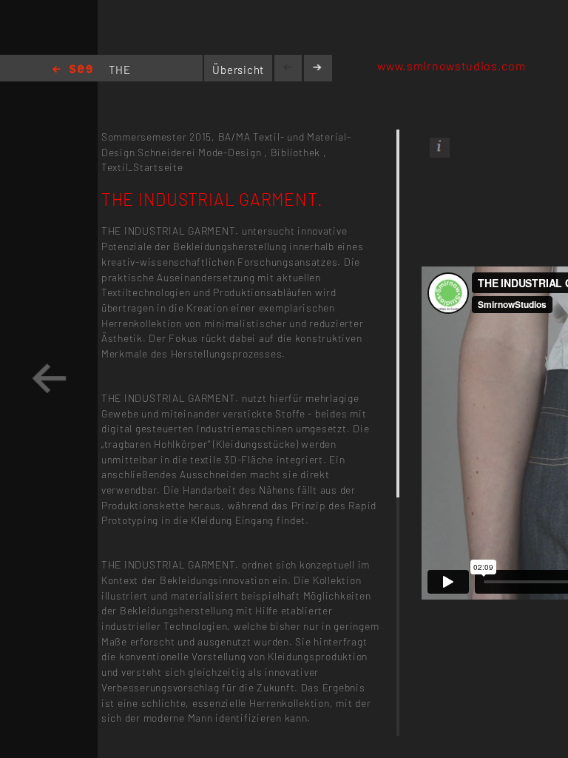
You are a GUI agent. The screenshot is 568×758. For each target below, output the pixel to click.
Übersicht (238, 69)
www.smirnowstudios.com (451, 65)
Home (72, 69)
